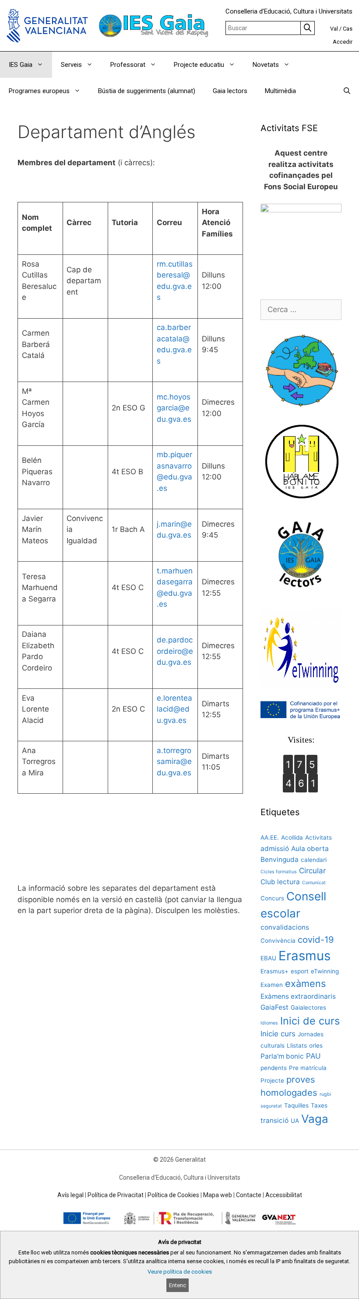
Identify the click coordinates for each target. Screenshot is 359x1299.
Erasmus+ (274, 971)
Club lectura (280, 882)
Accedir (342, 41)
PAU (313, 1056)
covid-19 (316, 939)
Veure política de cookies (180, 1271)
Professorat (127, 65)
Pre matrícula (308, 1067)
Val (334, 28)
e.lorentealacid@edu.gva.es (174, 709)
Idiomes (269, 1023)
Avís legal (70, 1194)
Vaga (314, 1118)
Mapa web (217, 1194)
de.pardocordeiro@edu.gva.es (175, 651)
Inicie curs (278, 1033)
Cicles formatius (278, 872)
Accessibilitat (283, 1194)
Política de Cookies (173, 1194)
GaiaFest (274, 1007)
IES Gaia (20, 65)
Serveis (71, 65)
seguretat (271, 1106)
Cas (347, 28)
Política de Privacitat (116, 1194)
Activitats (318, 837)
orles (316, 1045)
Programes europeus (39, 91)
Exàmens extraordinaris (298, 996)
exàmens (305, 983)
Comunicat (314, 883)
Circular (312, 870)
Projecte (272, 1080)
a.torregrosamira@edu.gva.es (174, 761)
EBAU (268, 958)
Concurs (272, 898)
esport (300, 971)
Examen (271, 984)
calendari (314, 859)
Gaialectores (308, 1007)
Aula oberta (310, 848)
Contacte (248, 1194)
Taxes (319, 1105)
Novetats (266, 65)
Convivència (278, 940)
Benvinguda (279, 859)
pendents (273, 1067)
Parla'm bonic (282, 1056)
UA (295, 1120)
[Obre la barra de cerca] (347, 91)
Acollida (292, 837)
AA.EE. (269, 837)
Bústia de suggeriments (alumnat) (146, 91)
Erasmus (304, 955)
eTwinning (325, 971)
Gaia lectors (230, 91)
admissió (274, 848)
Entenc (177, 1285)
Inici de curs (310, 1020)
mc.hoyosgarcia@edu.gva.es (174, 408)
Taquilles (296, 1105)
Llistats (297, 1045)
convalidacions (284, 927)
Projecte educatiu (199, 65)
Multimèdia (280, 91)
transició (274, 1120)
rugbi (325, 1094)
